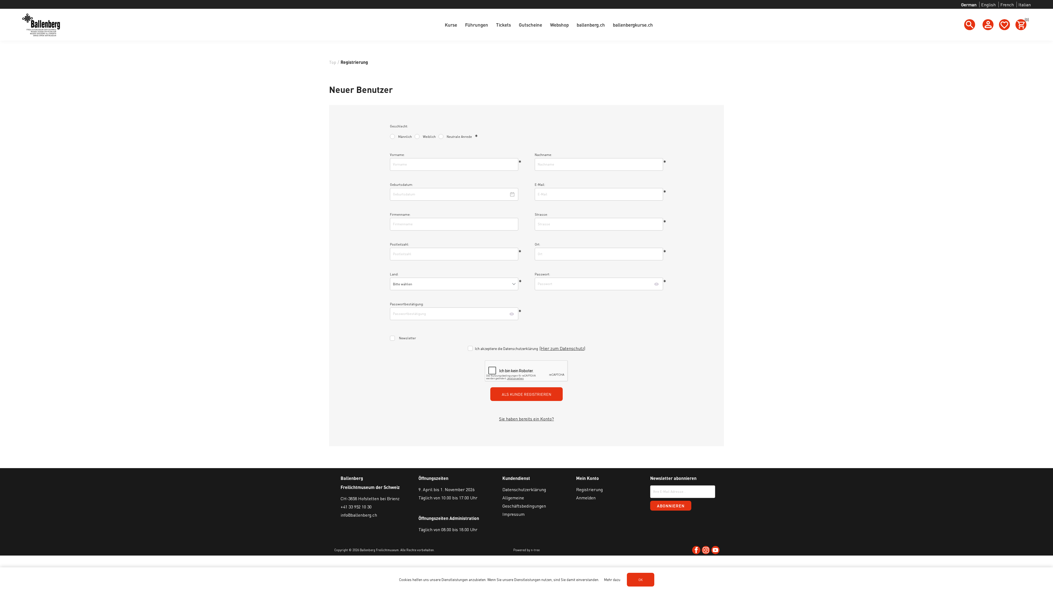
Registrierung (589, 489)
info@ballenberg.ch (359, 515)
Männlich (405, 137)
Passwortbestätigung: (407, 304)
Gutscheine (530, 25)
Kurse (451, 25)
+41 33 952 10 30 (356, 507)
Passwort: (542, 274)
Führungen (476, 25)
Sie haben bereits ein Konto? (526, 419)
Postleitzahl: (399, 244)
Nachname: (543, 155)
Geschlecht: (399, 126)
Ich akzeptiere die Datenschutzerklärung (506, 348)
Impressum (513, 514)
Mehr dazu (612, 579)
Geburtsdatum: (401, 185)
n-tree (535, 550)
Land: (394, 274)
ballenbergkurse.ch (633, 25)
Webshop (559, 25)
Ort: (537, 244)
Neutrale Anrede (459, 137)
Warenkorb (1025, 20)
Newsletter (407, 338)
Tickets (503, 25)
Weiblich (429, 137)
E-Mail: (540, 185)
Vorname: (397, 155)
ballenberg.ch (591, 25)
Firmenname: (400, 214)
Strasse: (541, 214)
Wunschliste (1004, 24)
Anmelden (586, 497)
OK (640, 580)
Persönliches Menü (988, 24)
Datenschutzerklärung (524, 489)
